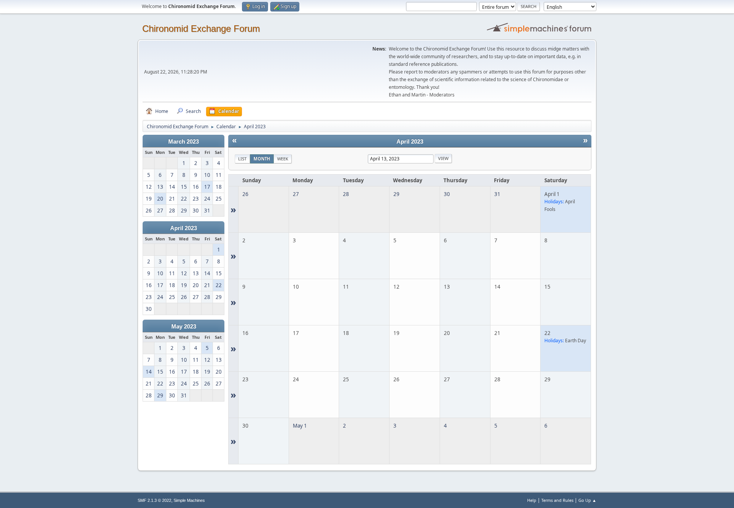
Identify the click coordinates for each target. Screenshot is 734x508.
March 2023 (183, 142)
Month (261, 159)
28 (346, 194)
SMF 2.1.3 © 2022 (154, 500)
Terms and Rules (557, 500)
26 (245, 194)
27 (296, 194)
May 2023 (183, 326)
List (242, 159)
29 (396, 194)
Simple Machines (189, 500)
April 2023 (183, 228)
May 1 (300, 425)
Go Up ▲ (587, 500)
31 (497, 194)
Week (282, 159)
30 (447, 194)
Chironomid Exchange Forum (201, 28)
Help (531, 500)
